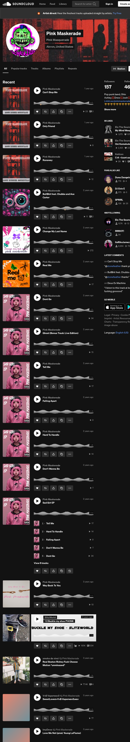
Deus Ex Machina (116, 283)
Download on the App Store (114, 307)
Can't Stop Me (114, 261)
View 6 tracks (41, 563)
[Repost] (45, 111)
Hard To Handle (54, 531)
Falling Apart (53, 540)
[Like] (37, 111)
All (5, 68)
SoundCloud (18, 4)
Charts (107, 322)
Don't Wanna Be (54, 548)
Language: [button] (116, 332)
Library (63, 4)
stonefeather (114, 266)
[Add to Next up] (69, 571)
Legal (107, 315)
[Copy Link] (61, 111)
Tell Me (50, 523)
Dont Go (50, 556)
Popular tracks (19, 68)
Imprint (108, 318)
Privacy (115, 315)
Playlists (59, 68)
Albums (46, 68)
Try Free (117, 13)
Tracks (34, 68)
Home (42, 4)
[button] (37, 90)
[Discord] (75, 645)
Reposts (72, 68)
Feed (52, 4)
